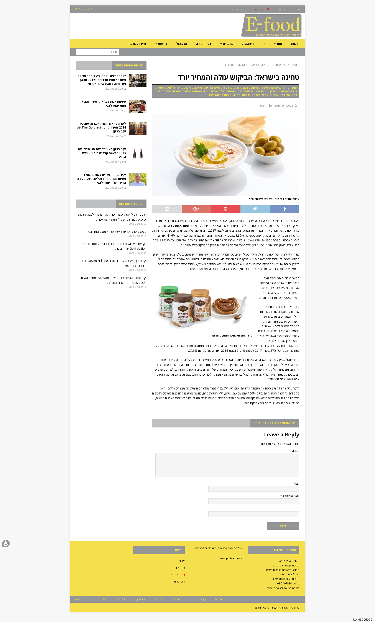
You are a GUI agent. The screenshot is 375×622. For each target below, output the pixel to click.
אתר (296, 509)
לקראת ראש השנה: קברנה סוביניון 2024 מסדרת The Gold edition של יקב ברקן (101, 127)
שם (297, 483)
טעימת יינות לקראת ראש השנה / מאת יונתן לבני (104, 103)
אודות (181, 561)
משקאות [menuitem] (248, 43)
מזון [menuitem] (279, 43)
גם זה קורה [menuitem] (203, 43)
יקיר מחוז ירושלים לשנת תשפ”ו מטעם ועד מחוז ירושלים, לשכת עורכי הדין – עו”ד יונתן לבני (101, 179)
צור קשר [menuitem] (282, 9)
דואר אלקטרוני (290, 496)
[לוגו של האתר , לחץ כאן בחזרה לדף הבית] (248, 37)
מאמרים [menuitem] (228, 43)
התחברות (179, 581)
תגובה (295, 451)
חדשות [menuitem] (295, 43)
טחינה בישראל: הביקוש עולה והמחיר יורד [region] (259, 65)
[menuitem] (261, 9)
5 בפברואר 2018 (284, 105)
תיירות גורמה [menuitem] (137, 43)
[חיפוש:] (97, 52)
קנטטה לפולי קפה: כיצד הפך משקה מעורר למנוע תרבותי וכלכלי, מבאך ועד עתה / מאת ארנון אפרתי (101, 80)
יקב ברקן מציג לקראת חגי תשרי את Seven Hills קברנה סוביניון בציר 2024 (102, 153)
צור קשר (180, 568)
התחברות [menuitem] (240, 9)
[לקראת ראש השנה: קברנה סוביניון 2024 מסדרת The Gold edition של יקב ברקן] (137, 128)
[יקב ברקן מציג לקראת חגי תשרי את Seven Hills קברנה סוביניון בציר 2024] (137, 153)
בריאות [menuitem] (162, 43)
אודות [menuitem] (297, 9)
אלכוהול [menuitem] (181, 43)
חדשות (264, 105)
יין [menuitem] (264, 43)
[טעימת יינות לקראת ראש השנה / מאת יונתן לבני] (137, 106)
